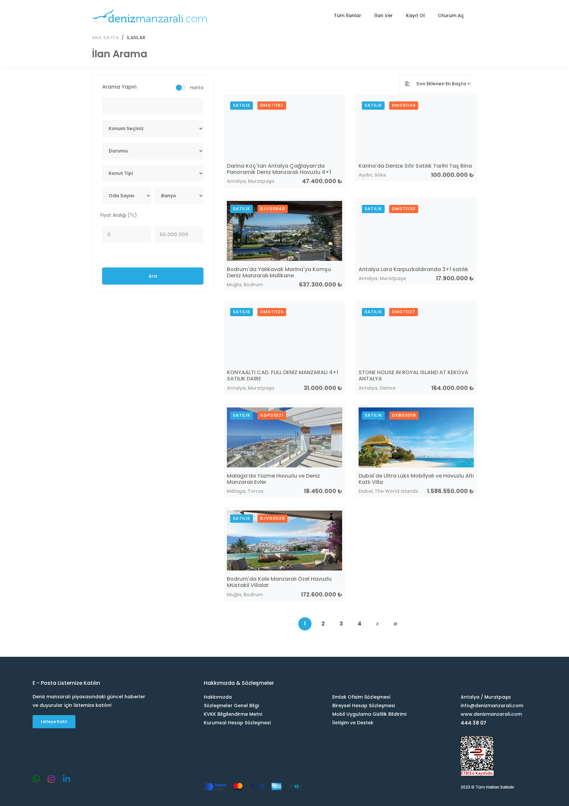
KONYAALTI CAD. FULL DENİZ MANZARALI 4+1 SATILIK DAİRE (282, 375)
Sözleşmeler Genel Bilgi (231, 705)
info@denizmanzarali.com (492, 705)
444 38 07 (473, 722)
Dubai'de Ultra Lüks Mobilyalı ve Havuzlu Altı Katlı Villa (416, 479)
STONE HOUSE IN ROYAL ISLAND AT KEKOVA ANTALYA (413, 375)
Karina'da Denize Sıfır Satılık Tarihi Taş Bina (415, 166)
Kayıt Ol (415, 15)
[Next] (377, 623)
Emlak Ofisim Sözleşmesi (361, 697)
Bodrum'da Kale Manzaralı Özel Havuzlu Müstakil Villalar (279, 582)
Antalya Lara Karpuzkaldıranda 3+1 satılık (413, 269)
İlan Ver (383, 15)
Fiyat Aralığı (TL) (118, 215)
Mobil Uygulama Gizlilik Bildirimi (369, 714)
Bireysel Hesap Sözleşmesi (363, 705)
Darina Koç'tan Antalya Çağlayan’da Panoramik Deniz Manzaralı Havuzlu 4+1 (279, 169)
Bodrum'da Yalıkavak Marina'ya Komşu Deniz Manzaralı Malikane (279, 272)
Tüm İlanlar (347, 15)
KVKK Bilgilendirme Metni (233, 714)
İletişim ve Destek (352, 722)
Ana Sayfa (105, 37)
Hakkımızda (218, 697)
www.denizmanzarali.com (491, 714)
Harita (196, 87)
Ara (153, 276)
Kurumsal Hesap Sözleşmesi (237, 722)
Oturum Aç (451, 15)
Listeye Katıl (54, 721)
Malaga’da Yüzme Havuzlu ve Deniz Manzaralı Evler (273, 479)
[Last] (395, 623)
